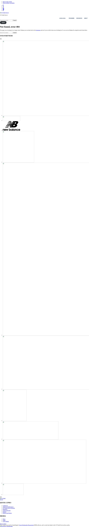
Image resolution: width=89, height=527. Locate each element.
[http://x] (3, 6)
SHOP (3, 22)
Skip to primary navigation (8, 3)
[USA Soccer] (14, 420)
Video (4, 520)
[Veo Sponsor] (30, 439)
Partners (4, 511)
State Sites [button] (62, 18)
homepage (38, 30)
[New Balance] (11, 130)
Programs (71, 18)
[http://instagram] (3, 7)
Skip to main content (7, 1)
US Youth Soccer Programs (9, 508)
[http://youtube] (3, 9)
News (4, 519)
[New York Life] (18, 162)
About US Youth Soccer (8, 506)
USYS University (7, 510)
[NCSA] (11, 120)
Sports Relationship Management (26, 525)
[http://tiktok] (3, 10)
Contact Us (5, 505)
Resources (79, 18)
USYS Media (6, 521)
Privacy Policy (3, 523)
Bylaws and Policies (7, 513)
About (86, 18)
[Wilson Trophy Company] (13, 494)
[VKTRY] (44, 483)
